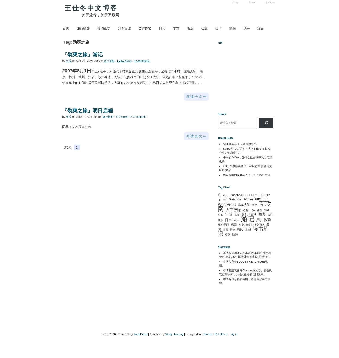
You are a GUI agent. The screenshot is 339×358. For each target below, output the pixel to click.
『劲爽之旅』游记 (82, 54)
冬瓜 (68, 60)
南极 (259, 210)
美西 (225, 229)
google (251, 194)
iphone (264, 195)
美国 (245, 279)
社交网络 (259, 224)
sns (239, 199)
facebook (237, 195)
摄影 (262, 214)
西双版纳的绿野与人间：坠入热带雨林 (246, 175)
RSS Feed (221, 334)
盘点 (241, 224)
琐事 (246, 28)
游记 (247, 219)
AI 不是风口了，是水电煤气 (240, 144)
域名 (220, 214)
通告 (260, 28)
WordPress (227, 204)
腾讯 (240, 229)
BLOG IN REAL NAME (251, 261)
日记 (162, 28)
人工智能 (233, 210)
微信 (244, 214)
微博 (253, 214)
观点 (190, 28)
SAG (232, 199)
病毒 (234, 224)
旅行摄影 (83, 28)
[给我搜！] (266, 123)
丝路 (254, 204)
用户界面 (223, 224)
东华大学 (244, 204)
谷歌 (227, 234)
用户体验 (263, 220)
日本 (228, 220)
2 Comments (138, 116)
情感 (232, 28)
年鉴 (229, 214)
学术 (176, 28)
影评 (237, 214)
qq (220, 199)
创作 (218, 28)
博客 (267, 210)
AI (219, 195)
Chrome (247, 270)
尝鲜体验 (144, 28)
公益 (204, 28)
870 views (122, 116)
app (226, 195)
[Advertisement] (247, 75)
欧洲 (236, 220)
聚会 (232, 229)
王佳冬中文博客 (91, 8)
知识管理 (124, 28)
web (265, 199)
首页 (66, 28)
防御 (235, 234)
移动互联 (103, 28)
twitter (248, 199)
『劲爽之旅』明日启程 (87, 110)
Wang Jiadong (174, 334)
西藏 (248, 229)
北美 (252, 210)
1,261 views (124, 60)
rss (225, 199)
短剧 (249, 224)
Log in (234, 334)
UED (258, 199)
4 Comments (142, 60)
